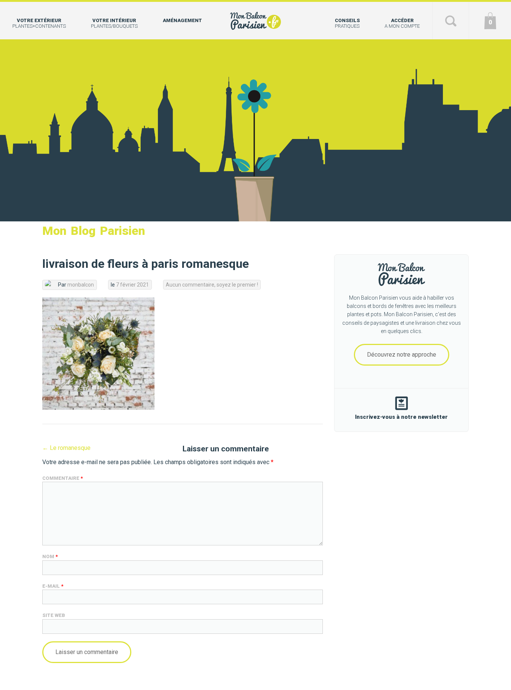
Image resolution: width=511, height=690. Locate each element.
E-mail (52, 586)
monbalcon (80, 285)
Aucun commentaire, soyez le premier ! (212, 285)
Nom (50, 556)
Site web (53, 615)
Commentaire (62, 478)
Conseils (347, 23)
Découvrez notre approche (401, 354)
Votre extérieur (39, 23)
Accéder (402, 23)
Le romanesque (66, 447)
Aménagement (182, 20)
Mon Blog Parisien (93, 231)
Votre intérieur (114, 23)
